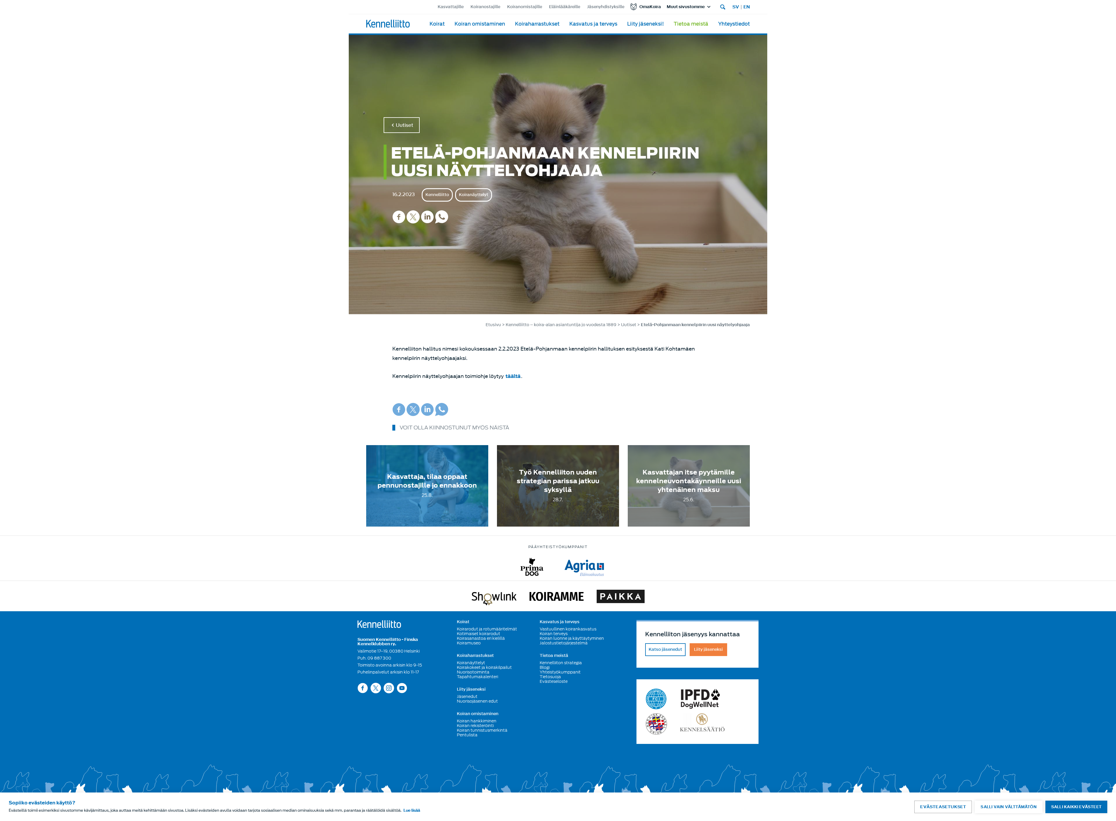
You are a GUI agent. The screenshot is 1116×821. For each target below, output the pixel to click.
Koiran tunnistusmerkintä (482, 730)
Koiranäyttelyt (473, 195)
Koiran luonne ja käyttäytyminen (572, 638)
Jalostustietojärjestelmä (564, 643)
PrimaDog (532, 567)
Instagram (389, 688)
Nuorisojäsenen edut (477, 701)
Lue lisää (411, 810)
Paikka (621, 597)
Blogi (545, 667)
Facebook (398, 216)
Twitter (413, 216)
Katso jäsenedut (665, 649)
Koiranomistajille (524, 7)
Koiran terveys (554, 633)
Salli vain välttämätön (1008, 807)
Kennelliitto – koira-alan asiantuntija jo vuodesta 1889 (561, 325)
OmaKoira (650, 7)
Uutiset (404, 125)
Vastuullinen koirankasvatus (568, 629)
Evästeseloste (554, 681)
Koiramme (557, 597)
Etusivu (493, 325)
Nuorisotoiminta (473, 672)
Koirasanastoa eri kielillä (481, 638)
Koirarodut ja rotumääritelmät (487, 629)
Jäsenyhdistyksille (605, 7)
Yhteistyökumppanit (560, 672)
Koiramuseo (469, 643)
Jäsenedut (467, 696)
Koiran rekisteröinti (475, 725)
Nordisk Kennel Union (656, 724)
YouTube (402, 688)
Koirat (437, 24)
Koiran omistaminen (480, 24)
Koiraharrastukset (537, 24)
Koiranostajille (485, 7)
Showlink (494, 597)
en (746, 7)
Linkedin (427, 216)
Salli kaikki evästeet (1076, 807)
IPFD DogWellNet (700, 699)
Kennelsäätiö (702, 724)
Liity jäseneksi (471, 689)
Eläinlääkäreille (564, 7)
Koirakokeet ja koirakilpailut (484, 667)
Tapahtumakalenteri (477, 676)
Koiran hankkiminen (476, 721)
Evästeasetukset (943, 807)
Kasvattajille (451, 7)
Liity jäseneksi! (645, 24)
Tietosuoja (550, 676)
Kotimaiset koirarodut (478, 633)
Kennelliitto (437, 195)
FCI (656, 699)
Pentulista (467, 735)
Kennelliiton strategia (561, 662)
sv (735, 7)
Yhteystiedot (734, 24)
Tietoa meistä (691, 24)
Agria (584, 567)
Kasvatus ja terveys (593, 24)
